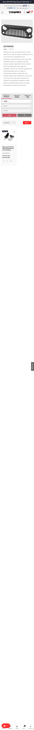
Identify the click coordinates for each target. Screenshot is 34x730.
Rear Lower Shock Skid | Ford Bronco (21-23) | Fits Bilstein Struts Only (8, 148)
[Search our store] (25, 12)
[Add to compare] (7, 161)
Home (5, 49)
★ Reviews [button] (32, 366)
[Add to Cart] (3, 161)
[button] (28, 12)
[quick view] (11, 161)
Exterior (11, 49)
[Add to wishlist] (14, 132)
